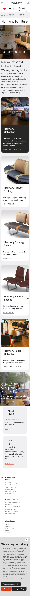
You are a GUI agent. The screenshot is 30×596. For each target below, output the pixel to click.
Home (3, 15)
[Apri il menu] (10, 9)
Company (7, 524)
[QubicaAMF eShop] (28, 3)
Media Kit (7, 532)
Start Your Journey (8, 401)
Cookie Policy (21, 578)
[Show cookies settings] (28, 298)
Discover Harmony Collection (13, 150)
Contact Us (9, 463)
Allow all (6, 589)
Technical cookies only (11, 584)
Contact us (22, 9)
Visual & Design (11, 15)
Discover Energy (8, 312)
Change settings (19, 589)
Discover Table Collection (12, 367)
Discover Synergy (9, 258)
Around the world (9, 528)
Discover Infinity (9, 204)
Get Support (9, 429)
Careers (4, 3)
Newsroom (8, 530)
